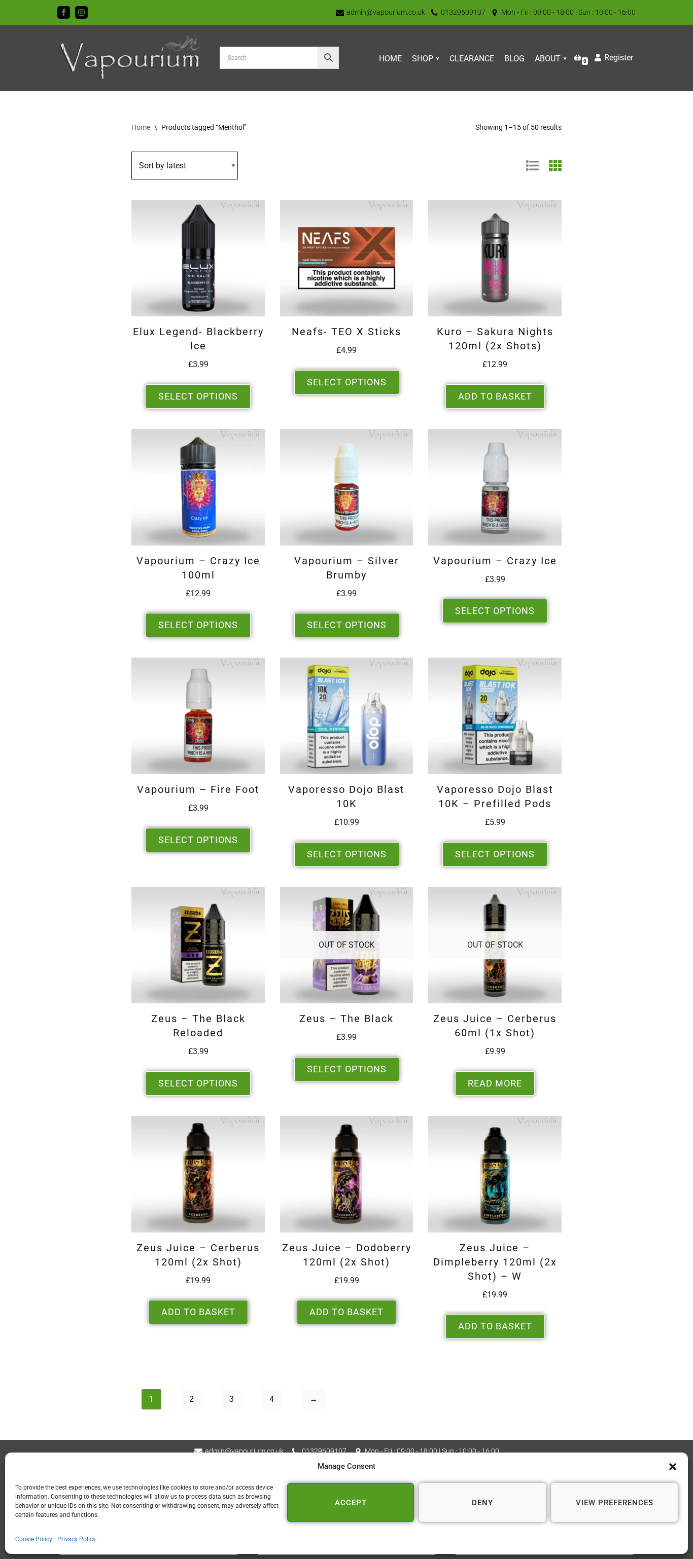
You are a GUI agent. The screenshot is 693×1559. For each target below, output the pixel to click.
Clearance (471, 58)
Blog (514, 58)
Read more (495, 1083)
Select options (198, 396)
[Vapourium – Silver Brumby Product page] (346, 487)
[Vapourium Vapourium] (130, 58)
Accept (351, 1502)
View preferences (614, 1502)
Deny (482, 1502)
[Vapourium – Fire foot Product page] (198, 716)
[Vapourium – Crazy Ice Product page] (495, 487)
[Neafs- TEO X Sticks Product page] (346, 258)
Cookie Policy (33, 1539)
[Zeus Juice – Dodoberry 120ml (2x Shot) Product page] (346, 1174)
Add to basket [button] (495, 396)
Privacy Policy (76, 1539)
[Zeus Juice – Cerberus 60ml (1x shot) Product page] (495, 945)
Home (390, 58)
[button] (673, 1467)
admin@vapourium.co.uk (385, 12)
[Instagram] (81, 12)
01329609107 (463, 12)
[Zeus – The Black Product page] (346, 945)
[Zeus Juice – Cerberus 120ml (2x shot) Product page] (198, 1174)
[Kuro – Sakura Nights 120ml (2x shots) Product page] (495, 258)
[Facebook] (63, 12)
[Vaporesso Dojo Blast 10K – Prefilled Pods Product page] (495, 716)
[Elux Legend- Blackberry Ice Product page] (198, 258)
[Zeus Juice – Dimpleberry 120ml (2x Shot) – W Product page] (495, 1174)
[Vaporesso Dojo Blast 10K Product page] (346, 716)
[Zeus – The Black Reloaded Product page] (198, 945)
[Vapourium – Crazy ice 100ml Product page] (198, 487)
